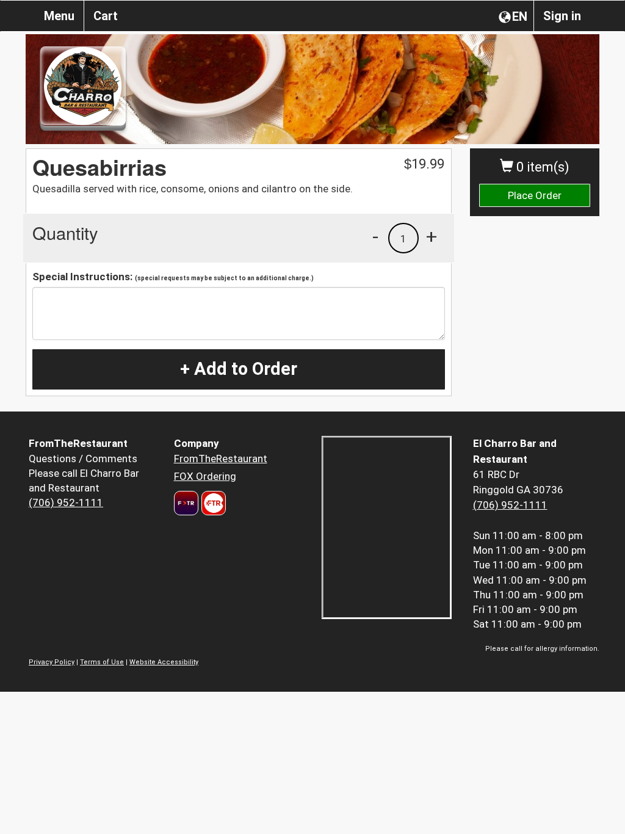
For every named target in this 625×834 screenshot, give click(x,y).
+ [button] (431, 236)
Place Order (535, 195)
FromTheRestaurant (220, 458)
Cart (105, 16)
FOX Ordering (205, 476)
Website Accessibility (163, 662)
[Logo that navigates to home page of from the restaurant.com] (186, 503)
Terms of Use (102, 662)
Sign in (562, 16)
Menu (59, 16)
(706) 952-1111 (66, 502)
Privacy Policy (51, 662)
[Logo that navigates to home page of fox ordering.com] (212, 503)
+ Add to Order (238, 368)
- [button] (375, 236)
